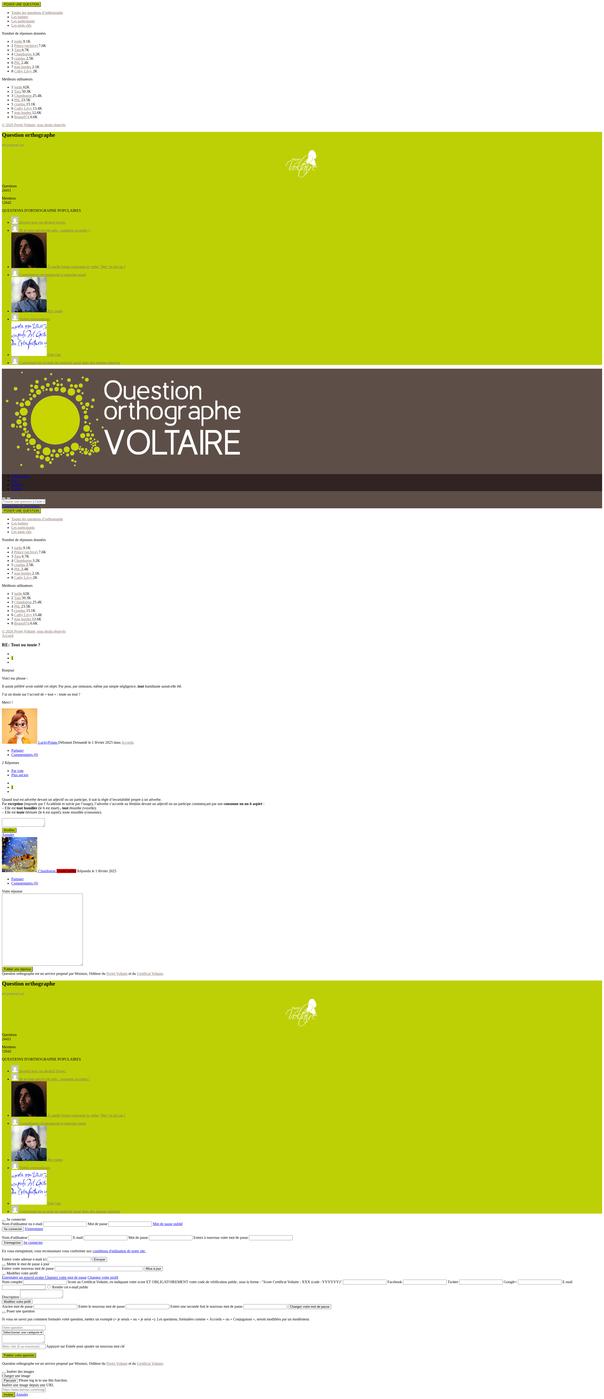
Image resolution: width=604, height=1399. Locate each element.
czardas (20, 58)
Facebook (394, 1282)
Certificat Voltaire (150, 974)
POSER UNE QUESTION (21, 4)
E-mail (78, 1238)
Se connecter (33, 1242)
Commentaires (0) (24, 755)
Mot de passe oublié (168, 1224)
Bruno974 (22, 117)
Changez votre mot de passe (66, 1277)
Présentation (20, 476)
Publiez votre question (19, 1355)
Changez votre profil (103, 1277)
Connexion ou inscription (21, 506)
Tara (18, 50)
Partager (17, 750)
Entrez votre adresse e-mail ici (24, 1259)
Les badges (19, 17)
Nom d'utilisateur (15, 1238)
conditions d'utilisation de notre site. (119, 1251)
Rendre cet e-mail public (70, 1287)
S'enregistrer (34, 1229)
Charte (16, 489)
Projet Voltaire (117, 974)
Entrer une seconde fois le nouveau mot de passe (206, 1306)
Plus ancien (19, 775)
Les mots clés (21, 25)
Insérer (8, 1394)
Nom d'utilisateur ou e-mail (22, 1224)
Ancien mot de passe (17, 1306)
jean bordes (23, 67)
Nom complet (12, 1282)
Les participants (23, 21)
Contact (17, 485)
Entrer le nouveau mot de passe (101, 1306)
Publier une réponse (17, 969)
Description (10, 1297)
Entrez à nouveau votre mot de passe (221, 1238)
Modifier (9, 830)
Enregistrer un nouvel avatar (23, 1277)
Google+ (510, 1282)
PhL (17, 63)
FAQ (15, 480)
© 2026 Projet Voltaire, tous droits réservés (34, 125)
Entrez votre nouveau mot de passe (28, 1268)
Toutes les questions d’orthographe (37, 13)
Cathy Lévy (23, 71)
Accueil (7, 636)
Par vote (17, 771)
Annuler (8, 835)
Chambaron (23, 54)
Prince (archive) (26, 46)
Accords (127, 742)
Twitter (453, 1282)
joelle (18, 41)
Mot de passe (98, 1224)
